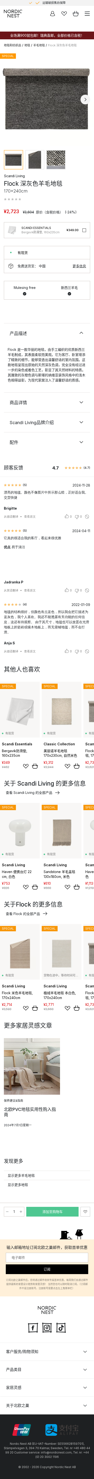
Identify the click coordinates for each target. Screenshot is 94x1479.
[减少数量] (7, 1212)
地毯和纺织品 (12, 45)
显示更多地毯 (18, 1185)
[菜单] (87, 13)
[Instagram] (47, 1327)
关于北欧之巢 (17, 1405)
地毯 (27, 45)
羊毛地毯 (39, 45)
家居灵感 (13, 1387)
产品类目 (13, 1369)
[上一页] (8, 99)
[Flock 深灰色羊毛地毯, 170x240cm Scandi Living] (47, 98)
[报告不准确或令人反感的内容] (87, 517)
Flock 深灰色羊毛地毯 (62, 45)
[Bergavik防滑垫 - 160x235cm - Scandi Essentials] (12, 230)
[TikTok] (61, 1327)
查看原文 (30, 516)
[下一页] (85, 99)
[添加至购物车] (35, 766)
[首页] (13, 13)
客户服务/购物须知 (22, 1351)
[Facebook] (33, 1327)
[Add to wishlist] (26, 766)
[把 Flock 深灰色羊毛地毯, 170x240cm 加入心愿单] (85, 1212)
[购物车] (75, 13)
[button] (12, 199)
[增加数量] (21, 1212)
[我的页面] (52, 13)
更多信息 (79, 266)
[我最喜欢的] (64, 13)
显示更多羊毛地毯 (21, 1175)
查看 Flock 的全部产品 (23, 914)
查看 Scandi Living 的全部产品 (29, 792)
